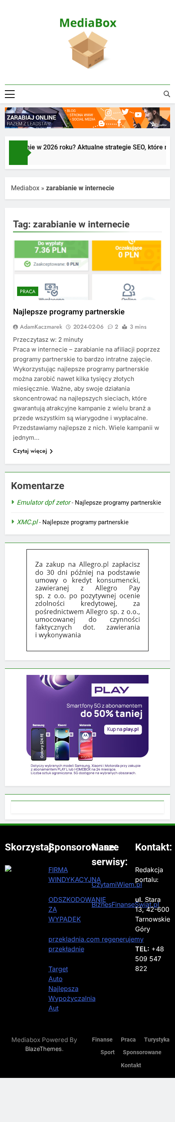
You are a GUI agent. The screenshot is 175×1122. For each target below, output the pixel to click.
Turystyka (157, 1039)
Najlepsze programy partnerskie (69, 311)
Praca (27, 291)
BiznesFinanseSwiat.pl (125, 904)
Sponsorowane (142, 1052)
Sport (108, 1052)
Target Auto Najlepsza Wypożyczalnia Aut (72, 988)
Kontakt (131, 1065)
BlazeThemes (43, 1048)
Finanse (102, 1039)
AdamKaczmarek (41, 327)
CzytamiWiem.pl (117, 884)
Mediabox (25, 188)
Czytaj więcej (30, 451)
